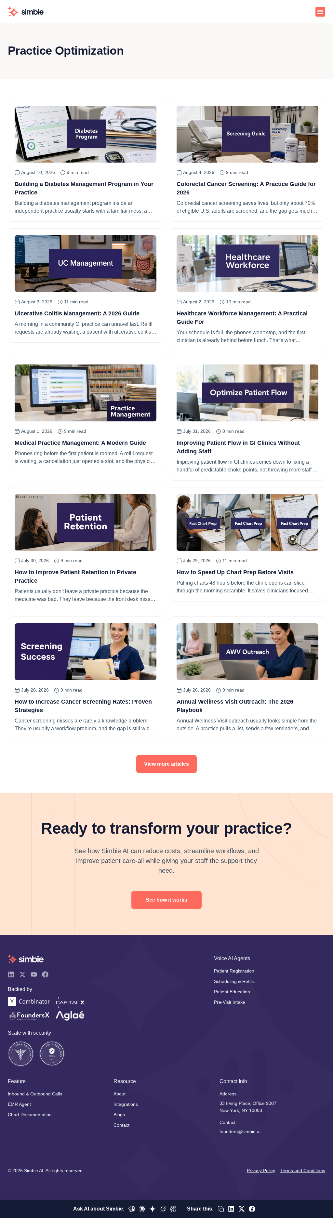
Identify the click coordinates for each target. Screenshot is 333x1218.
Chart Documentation (30, 1114)
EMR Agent (19, 1104)
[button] (320, 12)
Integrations (125, 1104)
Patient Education (232, 991)
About (119, 1093)
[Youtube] (34, 974)
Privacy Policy (261, 1170)
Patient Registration (234, 970)
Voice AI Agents (232, 958)
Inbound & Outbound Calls (35, 1093)
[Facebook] (45, 974)
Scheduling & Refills (234, 981)
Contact (121, 1125)
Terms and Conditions (302, 1170)
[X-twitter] (22, 974)
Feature (17, 1081)
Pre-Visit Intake (229, 1002)
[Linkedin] (11, 974)
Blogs (119, 1114)
